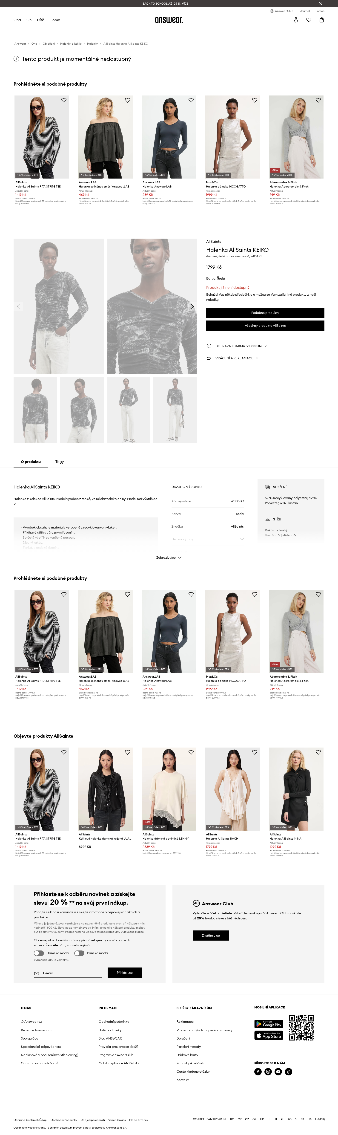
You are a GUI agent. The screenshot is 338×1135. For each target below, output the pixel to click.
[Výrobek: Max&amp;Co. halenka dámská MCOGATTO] (232, 137)
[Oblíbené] (309, 20)
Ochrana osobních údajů (39, 1063)
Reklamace (185, 1021)
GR (254, 1119)
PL (282, 1119)
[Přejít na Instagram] (268, 1072)
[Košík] (321, 20)
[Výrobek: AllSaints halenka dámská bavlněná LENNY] (169, 789)
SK (302, 1119)
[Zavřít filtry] (320, 3)
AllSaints (213, 241)
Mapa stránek (138, 1120)
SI (296, 1119)
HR (262, 1119)
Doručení (183, 1038)
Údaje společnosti (93, 1120)
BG (232, 1119)
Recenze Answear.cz (36, 1030)
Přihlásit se (125, 972)
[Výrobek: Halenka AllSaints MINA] (296, 789)
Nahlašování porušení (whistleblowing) (49, 1055)
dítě (40, 19)
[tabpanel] (169, 515)
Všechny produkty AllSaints (265, 325)
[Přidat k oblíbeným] (63, 100)
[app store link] (268, 1035)
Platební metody (189, 1047)
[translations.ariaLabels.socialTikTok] (288, 1072)
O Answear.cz (31, 1021)
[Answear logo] (169, 20)
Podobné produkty (265, 313)
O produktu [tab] (31, 461)
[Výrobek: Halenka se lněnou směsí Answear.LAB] (105, 137)
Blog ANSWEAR (110, 1038)
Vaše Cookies (117, 1120)
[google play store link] (268, 1024)
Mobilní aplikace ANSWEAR (119, 1063)
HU (269, 1119)
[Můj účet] (296, 20)
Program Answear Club (116, 1055)
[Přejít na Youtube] (278, 1072)
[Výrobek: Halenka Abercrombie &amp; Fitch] (296, 137)
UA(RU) (320, 1119)
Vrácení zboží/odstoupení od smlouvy (204, 1030)
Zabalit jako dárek (190, 1063)
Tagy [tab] (59, 461)
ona (17, 19)
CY (240, 1119)
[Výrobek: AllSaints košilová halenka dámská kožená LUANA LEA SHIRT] (105, 789)
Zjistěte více (211, 935)
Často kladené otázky (193, 1071)
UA (310, 1119)
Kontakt (183, 1080)
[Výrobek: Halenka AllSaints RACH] (232, 789)
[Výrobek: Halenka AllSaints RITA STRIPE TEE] (41, 137)
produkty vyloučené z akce (126, 931)
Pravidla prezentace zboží (118, 1047)
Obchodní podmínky (114, 1021)
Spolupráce (29, 1038)
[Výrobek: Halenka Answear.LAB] (169, 137)
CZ (247, 1119)
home (55, 19)
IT (276, 1119)
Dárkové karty (187, 1055)
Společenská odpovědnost (41, 1047)
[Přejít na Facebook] (258, 1072)
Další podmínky (110, 1030)
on (29, 19)
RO (289, 1119)
